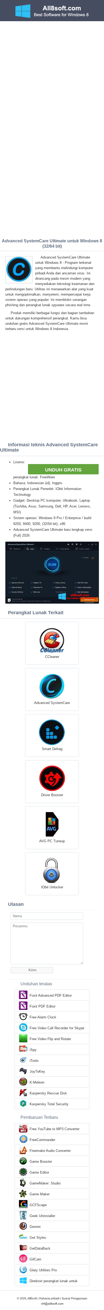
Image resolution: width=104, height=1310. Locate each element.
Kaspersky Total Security (49, 1104)
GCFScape (38, 1205)
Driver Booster (52, 795)
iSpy (33, 1050)
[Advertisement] (52, 75)
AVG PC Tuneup (52, 841)
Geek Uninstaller (42, 1216)
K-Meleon (37, 1082)
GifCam (35, 1259)
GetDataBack (40, 1248)
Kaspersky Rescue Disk (48, 1093)
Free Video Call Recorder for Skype (57, 1028)
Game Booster (41, 1162)
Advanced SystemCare (52, 703)
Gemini (35, 1227)
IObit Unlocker (52, 887)
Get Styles (38, 1238)
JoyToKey (37, 1071)
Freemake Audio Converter (50, 1151)
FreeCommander (42, 1140)
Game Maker (40, 1194)
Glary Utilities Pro (43, 1270)
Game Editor (39, 1172)
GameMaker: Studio (45, 1183)
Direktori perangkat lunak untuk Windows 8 (54, 1281)
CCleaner (52, 657)
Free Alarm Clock (43, 1017)
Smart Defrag (52, 749)
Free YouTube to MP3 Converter (54, 1129)
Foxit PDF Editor (42, 1006)
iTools (34, 1061)
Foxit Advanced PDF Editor (51, 995)
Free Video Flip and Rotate (50, 1039)
